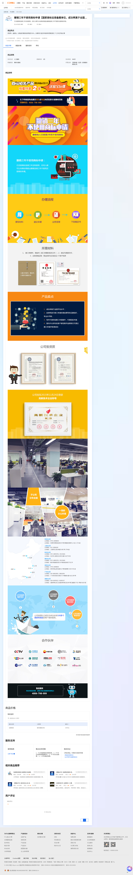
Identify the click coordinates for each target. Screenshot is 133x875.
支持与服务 (68, 3)
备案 (114, 3)
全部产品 (23, 837)
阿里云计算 (60, 862)
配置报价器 (24, 848)
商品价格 (18, 45)
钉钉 (86, 862)
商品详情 (8, 45)
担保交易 (19, 38)
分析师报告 (7, 851)
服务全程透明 (26, 38)
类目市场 (28, 7)
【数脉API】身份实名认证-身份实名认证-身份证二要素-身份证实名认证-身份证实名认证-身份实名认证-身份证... (22, 783)
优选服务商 (44, 38)
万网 (69, 862)
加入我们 (51, 858)
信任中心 (89, 851)
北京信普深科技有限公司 (81, 783)
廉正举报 (26, 858)
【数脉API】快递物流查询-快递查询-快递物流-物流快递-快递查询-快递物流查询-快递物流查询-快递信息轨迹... (65, 772)
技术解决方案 (41, 837)
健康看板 (89, 848)
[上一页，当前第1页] (82, 820)
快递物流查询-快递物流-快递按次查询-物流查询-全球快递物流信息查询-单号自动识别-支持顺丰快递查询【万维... (22, 772)
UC (76, 862)
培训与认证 (57, 845)
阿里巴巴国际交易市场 (35, 862)
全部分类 (6, 12)
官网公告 (89, 845)
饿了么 (113, 862)
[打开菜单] (3, 3)
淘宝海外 (101, 862)
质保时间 (39, 59)
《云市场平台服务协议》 (71, 757)
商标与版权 (19, 12)
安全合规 (7, 848)
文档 (55, 837)
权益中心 (44, 3)
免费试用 (23, 840)
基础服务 (89, 837)
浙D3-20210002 (71, 865)
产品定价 (23, 845)
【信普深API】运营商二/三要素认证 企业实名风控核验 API (64, 783)
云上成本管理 (25, 851)
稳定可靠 (7, 845)
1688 (44, 862)
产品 (23, 3)
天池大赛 (56, 842)
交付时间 (68, 59)
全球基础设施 (8, 840)
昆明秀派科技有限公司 (39, 772)
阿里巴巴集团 (8, 862)
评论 (37, 45)
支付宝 (91, 862)
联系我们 (43, 858)
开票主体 (68, 62)
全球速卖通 (25, 862)
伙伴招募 (49, 7)
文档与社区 (36, 3)
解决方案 (29, 3)
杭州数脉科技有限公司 (81, 772)
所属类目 (10, 62)
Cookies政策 (16, 858)
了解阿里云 (76, 3)
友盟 (79, 862)
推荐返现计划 (75, 848)
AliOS (66, 862)
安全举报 (34, 858)
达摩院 (96, 862)
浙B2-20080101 (46, 865)
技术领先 (7, 842)
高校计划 (73, 842)
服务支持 (28, 45)
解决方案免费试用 (76, 840)
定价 (49, 3)
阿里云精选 (35, 7)
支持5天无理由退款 (35, 38)
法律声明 (7, 858)
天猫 (19, 862)
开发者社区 (57, 840)
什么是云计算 (8, 837)
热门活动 (42, 7)
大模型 (18, 3)
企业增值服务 (91, 840)
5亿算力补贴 (74, 845)
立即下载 (10, 753)
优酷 (83, 862)
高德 (73, 862)
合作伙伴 (61, 3)
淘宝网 (15, 862)
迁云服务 (89, 842)
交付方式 (10, 59)
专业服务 (12, 12)
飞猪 (54, 862)
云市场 (55, 3)
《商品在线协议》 (69, 755)
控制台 (118, 3)
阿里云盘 (107, 862)
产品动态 (23, 842)
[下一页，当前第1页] (87, 820)
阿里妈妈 (49, 862)
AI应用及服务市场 (19, 7)
